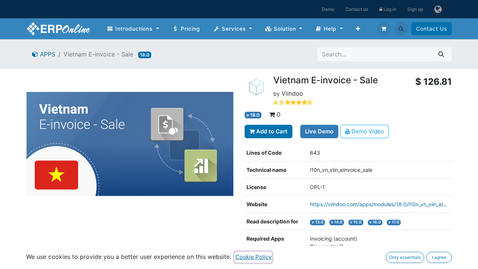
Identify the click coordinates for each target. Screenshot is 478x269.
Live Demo (319, 131)
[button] (401, 29)
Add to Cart (271, 131)
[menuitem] (133, 28)
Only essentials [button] (405, 257)
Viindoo (292, 93)
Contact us (356, 9)
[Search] (441, 54)
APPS (46, 54)
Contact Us (431, 28)
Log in (389, 9)
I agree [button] (439, 257)
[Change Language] (440, 9)
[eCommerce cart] (384, 29)
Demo (328, 9)
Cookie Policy (253, 256)
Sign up (415, 9)
